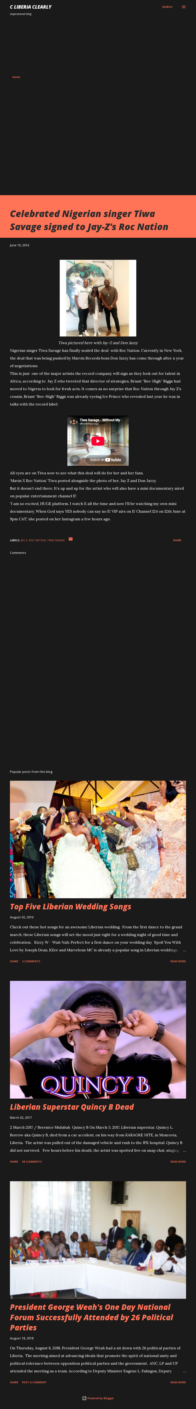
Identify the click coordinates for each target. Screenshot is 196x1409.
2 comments (31, 961)
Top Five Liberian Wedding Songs (70, 906)
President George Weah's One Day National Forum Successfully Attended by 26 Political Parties (91, 1317)
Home (16, 77)
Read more (178, 961)
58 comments (32, 1161)
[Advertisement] (98, 45)
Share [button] (177, 540)
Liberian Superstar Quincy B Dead (72, 1106)
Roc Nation (37, 540)
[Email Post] (70, 540)
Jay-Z (24, 540)
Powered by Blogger (100, 1398)
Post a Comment (34, 1382)
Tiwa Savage (56, 540)
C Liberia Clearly (30, 7)
